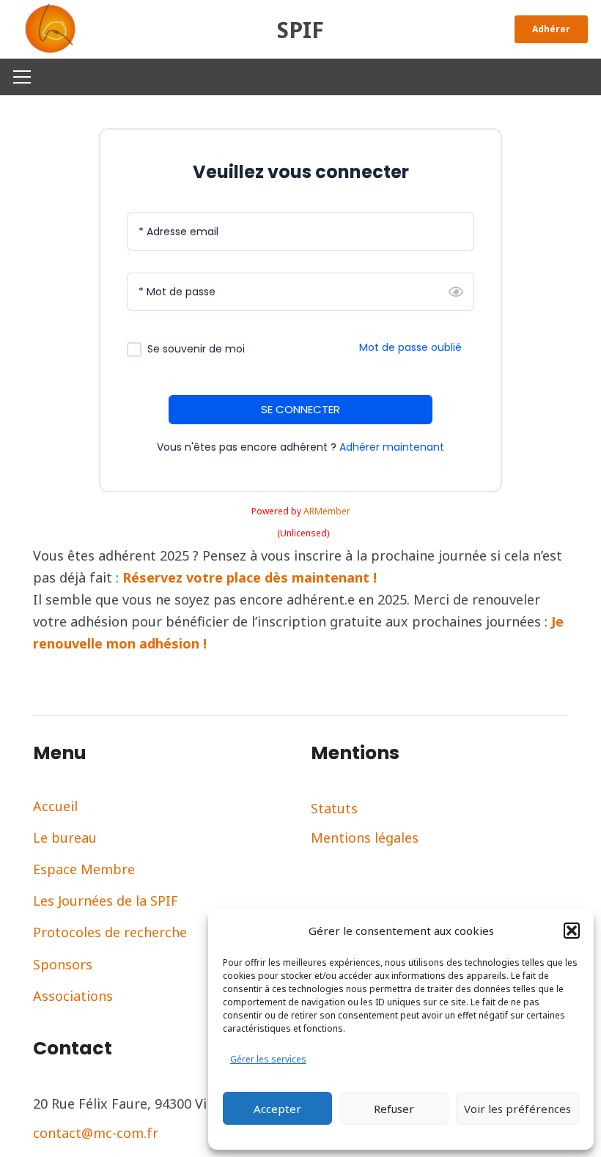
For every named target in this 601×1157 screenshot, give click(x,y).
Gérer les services (268, 1059)
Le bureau (65, 837)
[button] (571, 930)
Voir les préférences (517, 1108)
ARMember (326, 511)
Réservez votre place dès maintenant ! (249, 577)
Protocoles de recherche (110, 932)
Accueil (55, 806)
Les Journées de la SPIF (105, 900)
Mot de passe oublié (410, 347)
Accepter (277, 1108)
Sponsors (62, 964)
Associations (73, 996)
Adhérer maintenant (391, 447)
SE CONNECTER (300, 409)
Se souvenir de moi (196, 349)
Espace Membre (84, 869)
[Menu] (22, 77)
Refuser (394, 1108)
